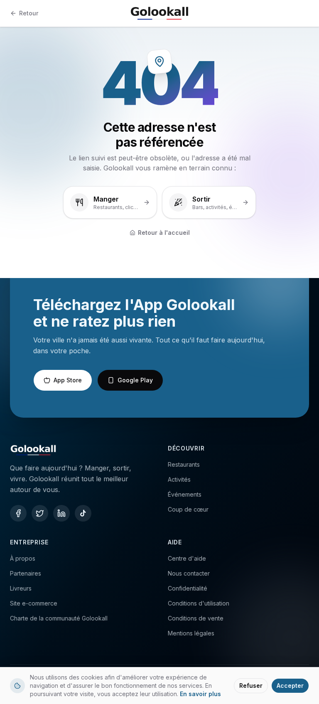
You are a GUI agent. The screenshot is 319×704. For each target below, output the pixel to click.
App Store (68, 380)
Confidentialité (187, 588)
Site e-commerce (33, 603)
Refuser (251, 685)
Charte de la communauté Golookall (59, 618)
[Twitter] (40, 513)
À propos (22, 558)
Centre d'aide (187, 558)
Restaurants (184, 464)
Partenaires (25, 573)
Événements (184, 494)
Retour (28, 13)
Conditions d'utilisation (198, 603)
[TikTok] (83, 513)
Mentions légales (191, 633)
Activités (179, 479)
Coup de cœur (188, 509)
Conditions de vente (195, 618)
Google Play (135, 380)
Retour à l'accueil (164, 232)
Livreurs (21, 588)
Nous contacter (189, 573)
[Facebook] (18, 513)
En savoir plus (200, 693)
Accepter (290, 685)
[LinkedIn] (61, 513)
